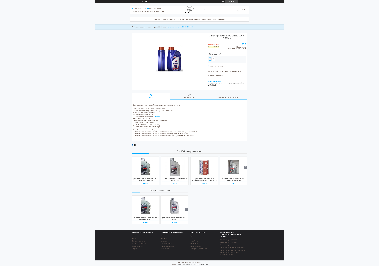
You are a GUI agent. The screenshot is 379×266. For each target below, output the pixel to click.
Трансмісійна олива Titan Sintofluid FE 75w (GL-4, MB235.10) (233, 179)
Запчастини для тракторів (228, 240)
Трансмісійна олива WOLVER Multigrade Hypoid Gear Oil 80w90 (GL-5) (204, 180)
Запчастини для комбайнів (228, 242)
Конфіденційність (137, 246)
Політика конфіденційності (200, 264)
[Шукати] (236, 9)
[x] (135, 145)
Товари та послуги (169, 19)
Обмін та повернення (139, 243)
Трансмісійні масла (160, 27)
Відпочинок (194, 243)
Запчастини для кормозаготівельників (232, 250)
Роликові (164, 238)
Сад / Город (194, 241)
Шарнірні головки (166, 243)
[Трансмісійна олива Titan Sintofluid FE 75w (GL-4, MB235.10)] (233, 167)
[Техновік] (189, 10)
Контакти (221, 19)
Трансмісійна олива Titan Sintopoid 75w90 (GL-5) (175, 179)
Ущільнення (165, 248)
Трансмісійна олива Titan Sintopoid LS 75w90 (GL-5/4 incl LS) (146, 179)
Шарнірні (164, 241)
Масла (150, 27)
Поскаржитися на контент (184, 264)
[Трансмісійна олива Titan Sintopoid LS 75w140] (174, 206)
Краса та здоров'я (196, 246)
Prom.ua (199, 262)
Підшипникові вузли (167, 246)
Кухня (192, 236)
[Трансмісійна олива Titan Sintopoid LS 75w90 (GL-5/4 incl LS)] (145, 167)
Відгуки (134, 248)
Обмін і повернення (209, 19)
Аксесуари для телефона (198, 248)
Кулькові (164, 236)
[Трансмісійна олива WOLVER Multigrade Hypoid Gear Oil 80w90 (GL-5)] (204, 167)
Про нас (181, 19)
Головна (157, 19)
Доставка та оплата (193, 19)
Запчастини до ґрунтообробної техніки (232, 247)
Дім (191, 238)
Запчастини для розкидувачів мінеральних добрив (229, 253)
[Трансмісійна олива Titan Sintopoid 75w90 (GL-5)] (175, 167)
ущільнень (156, 116)
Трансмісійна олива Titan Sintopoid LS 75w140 (174, 218)
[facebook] (132, 145)
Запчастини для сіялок (227, 245)
